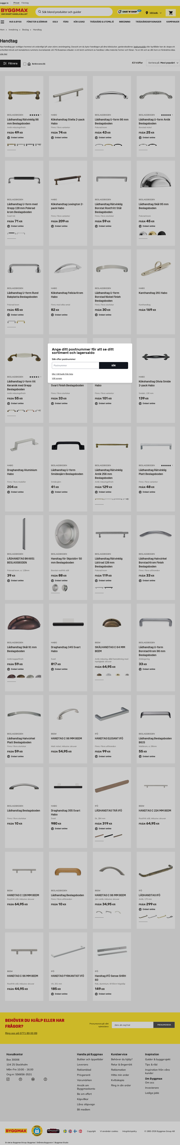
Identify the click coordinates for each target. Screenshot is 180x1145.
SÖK (114, 365)
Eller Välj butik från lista (62, 374)
